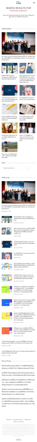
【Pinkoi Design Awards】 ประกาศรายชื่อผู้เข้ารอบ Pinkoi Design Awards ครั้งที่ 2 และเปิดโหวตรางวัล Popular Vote (17, 342)
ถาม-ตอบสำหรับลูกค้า (17, 419)
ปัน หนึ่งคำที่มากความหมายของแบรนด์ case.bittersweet (27, 98)
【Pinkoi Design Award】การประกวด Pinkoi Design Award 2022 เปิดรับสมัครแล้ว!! (9, 99)
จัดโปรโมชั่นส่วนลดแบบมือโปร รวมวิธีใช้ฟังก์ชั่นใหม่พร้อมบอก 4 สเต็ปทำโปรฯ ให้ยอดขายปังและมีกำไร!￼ (24, 265)
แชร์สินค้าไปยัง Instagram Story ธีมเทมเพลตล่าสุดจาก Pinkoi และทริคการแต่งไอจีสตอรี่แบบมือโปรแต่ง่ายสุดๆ (24, 276)
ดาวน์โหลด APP (27, 419)
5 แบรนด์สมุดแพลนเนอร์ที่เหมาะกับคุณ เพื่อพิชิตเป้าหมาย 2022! (26, 118)
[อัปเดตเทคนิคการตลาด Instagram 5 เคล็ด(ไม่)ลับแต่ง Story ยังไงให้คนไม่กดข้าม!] (9, 68)
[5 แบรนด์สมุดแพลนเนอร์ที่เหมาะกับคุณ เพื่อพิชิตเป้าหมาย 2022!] (27, 109)
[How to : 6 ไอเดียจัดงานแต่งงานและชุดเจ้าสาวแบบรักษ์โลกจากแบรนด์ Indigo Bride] (27, 128)
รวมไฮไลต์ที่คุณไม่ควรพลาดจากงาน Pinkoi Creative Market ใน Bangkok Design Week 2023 (18, 352)
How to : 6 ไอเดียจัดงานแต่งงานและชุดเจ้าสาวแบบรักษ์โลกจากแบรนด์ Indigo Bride (27, 138)
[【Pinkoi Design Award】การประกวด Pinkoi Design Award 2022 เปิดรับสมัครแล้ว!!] (9, 90)
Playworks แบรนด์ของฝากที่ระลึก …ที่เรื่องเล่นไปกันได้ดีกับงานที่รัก (9, 155)
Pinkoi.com (8, 419)
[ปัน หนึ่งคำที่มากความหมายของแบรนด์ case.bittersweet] (27, 90)
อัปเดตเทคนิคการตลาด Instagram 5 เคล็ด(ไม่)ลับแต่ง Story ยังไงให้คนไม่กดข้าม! (9, 77)
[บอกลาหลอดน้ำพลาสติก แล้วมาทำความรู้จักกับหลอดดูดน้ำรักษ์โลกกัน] (9, 109)
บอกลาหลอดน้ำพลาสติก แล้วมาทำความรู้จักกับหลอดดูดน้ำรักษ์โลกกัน (9, 118)
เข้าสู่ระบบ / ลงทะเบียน (19, 421)
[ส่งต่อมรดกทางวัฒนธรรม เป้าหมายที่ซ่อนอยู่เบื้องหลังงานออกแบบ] (9, 128)
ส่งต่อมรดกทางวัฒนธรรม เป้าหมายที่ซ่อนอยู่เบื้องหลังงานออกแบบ (9, 137)
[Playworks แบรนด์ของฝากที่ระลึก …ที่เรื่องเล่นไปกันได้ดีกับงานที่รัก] (9, 146)
